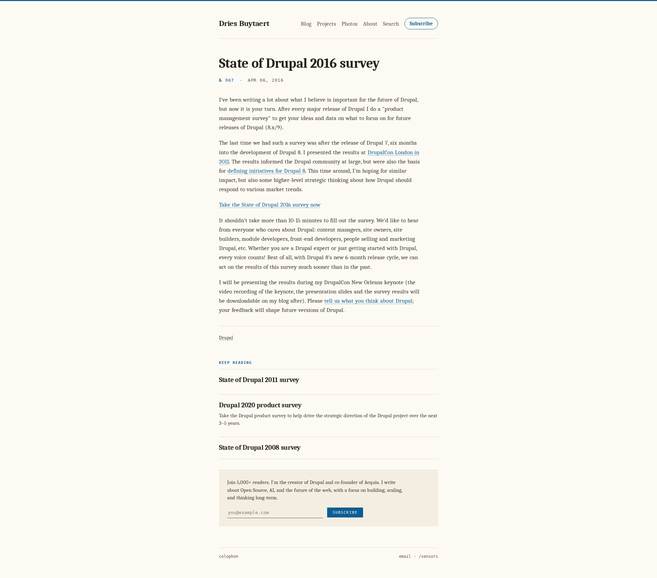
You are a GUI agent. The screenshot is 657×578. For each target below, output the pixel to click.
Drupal (226, 338)
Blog (306, 24)
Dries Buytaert (244, 23)
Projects (326, 24)
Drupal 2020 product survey (260, 405)
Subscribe (421, 24)
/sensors (428, 556)
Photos (350, 24)
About (370, 24)
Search (391, 24)
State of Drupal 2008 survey (259, 447)
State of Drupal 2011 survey (259, 380)
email (405, 556)
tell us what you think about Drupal (368, 301)
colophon (228, 556)
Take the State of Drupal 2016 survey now (269, 204)
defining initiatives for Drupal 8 (266, 171)
